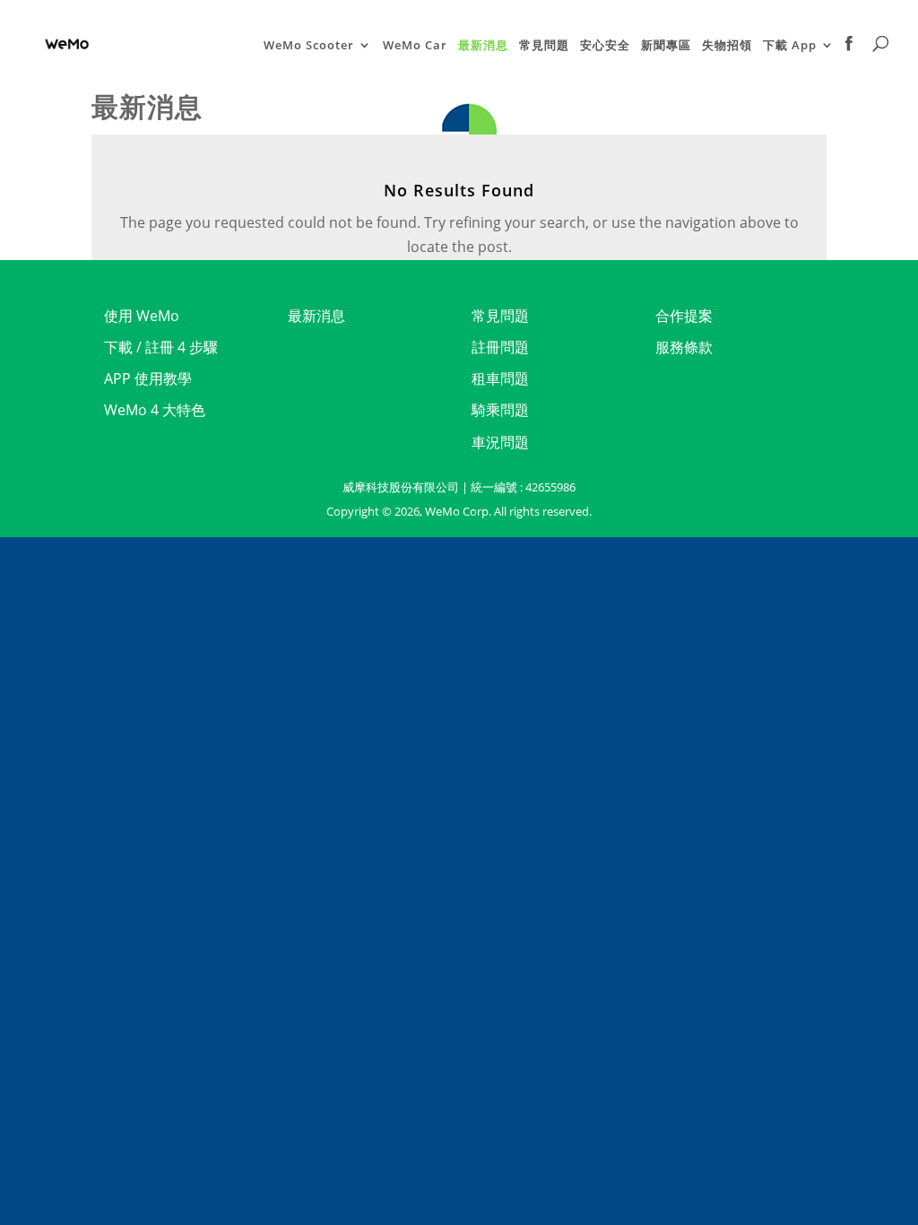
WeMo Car (415, 46)
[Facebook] (849, 62)
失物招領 (727, 46)
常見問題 (544, 46)
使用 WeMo (141, 316)
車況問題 (500, 442)
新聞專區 (666, 46)
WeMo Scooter (309, 46)
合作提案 (684, 316)
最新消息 (483, 46)
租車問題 (500, 378)
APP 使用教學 (148, 378)
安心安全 (605, 46)
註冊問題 (500, 347)
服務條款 (684, 347)
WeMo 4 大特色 (154, 410)
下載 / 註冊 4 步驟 (161, 347)
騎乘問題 (500, 410)
